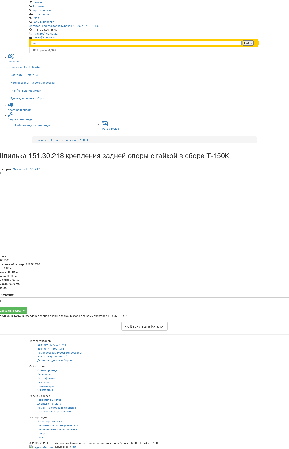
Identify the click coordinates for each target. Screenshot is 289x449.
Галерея (42, 433)
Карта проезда (41, 10)
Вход (36, 18)
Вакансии (43, 382)
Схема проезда (47, 370)
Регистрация (41, 14)
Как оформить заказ (50, 421)
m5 (74, 447)
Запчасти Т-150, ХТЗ (24, 75)
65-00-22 (45, 33)
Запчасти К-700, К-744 (25, 67)
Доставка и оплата (20, 110)
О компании (45, 390)
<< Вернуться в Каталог (144, 326)
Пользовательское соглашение (57, 429)
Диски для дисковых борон (28, 98)
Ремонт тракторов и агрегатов (56, 407)
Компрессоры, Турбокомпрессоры (33, 82)
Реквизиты (44, 374)
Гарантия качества (49, 399)
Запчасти (14, 61)
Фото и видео (110, 128)
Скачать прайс (46, 386)
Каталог (38, 2)
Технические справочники (54, 411)
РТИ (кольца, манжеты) (26, 90)
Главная (40, 140)
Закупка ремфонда (20, 119)
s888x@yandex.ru (44, 37)
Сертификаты (46, 378)
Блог (40, 437)
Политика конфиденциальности (57, 425)
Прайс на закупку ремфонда (32, 125)
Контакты (38, 6)
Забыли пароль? (43, 22)
